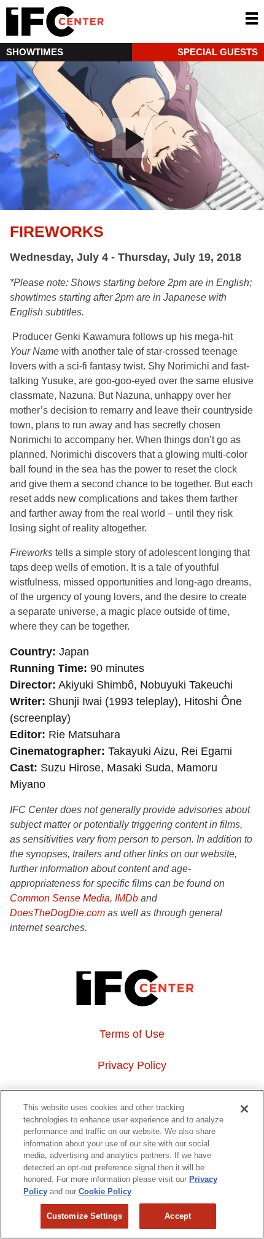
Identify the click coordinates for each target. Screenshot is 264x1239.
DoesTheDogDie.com (57, 913)
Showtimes (34, 52)
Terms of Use (132, 1034)
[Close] (244, 1108)
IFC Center (101, 21)
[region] (132, 1164)
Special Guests (217, 52)
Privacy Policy (132, 1065)
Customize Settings (84, 1216)
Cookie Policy (105, 1191)
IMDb (126, 898)
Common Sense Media (60, 898)
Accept (178, 1216)
